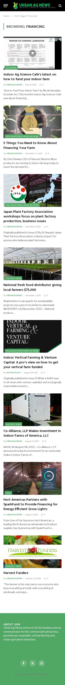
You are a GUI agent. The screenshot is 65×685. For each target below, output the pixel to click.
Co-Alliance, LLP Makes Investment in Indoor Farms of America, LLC (32, 433)
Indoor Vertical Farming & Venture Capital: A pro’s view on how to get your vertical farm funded (30, 362)
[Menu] (5, 6)
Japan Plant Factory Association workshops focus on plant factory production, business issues (29, 216)
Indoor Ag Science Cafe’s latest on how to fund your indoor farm (29, 77)
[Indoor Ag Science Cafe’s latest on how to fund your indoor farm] (32, 53)
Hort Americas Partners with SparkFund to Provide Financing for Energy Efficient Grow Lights (30, 504)
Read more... (43, 639)
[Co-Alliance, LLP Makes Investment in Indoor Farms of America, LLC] (32, 409)
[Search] (60, 6)
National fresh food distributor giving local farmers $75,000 (32, 287)
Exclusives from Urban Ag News (22, 136)
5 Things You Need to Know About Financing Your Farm (30, 145)
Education (11, 68)
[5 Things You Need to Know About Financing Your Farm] (32, 122)
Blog (8, 493)
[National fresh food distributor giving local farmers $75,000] (32, 263)
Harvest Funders (15, 573)
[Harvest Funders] (32, 551)
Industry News (13, 278)
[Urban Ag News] (34, 5)
